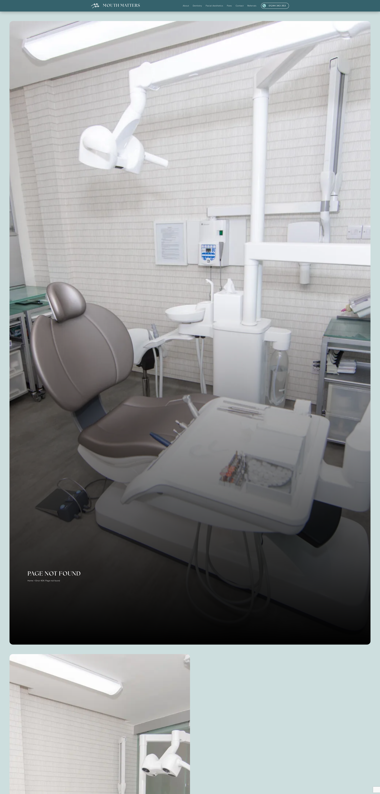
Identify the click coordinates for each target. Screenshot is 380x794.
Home (30, 580)
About (186, 5)
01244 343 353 (277, 5)
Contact (240, 5)
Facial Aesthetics (214, 5)
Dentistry (197, 5)
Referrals (251, 5)
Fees (229, 5)
